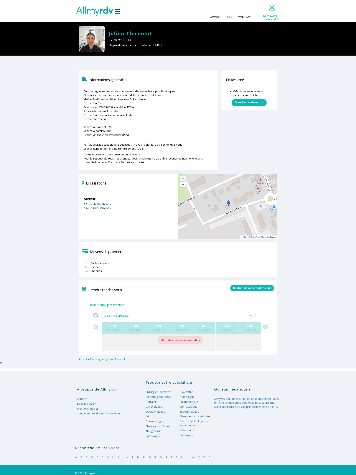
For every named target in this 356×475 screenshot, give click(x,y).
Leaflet (244, 236)
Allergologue (153, 431)
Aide (230, 17)
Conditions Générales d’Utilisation (98, 413)
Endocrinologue (189, 411)
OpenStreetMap (258, 236)
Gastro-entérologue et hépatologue (194, 423)
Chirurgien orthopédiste (194, 416)
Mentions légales (88, 408)
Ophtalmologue (155, 411)
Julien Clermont (115, 359)
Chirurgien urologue (158, 426)
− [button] (183, 184)
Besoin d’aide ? (86, 403)
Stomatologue (188, 406)
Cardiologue (153, 436)
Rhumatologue (188, 401)
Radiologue (186, 435)
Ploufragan (97, 359)
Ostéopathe (187, 430)
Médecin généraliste (159, 396)
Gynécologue (154, 406)
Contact (245, 17)
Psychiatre (186, 392)
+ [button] (183, 178)
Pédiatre (151, 401)
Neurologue (187, 396)
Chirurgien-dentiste (158, 392)
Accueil (216, 17)
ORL (148, 416)
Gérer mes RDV (272, 17)
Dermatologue (155, 421)
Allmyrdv (98, 11)
